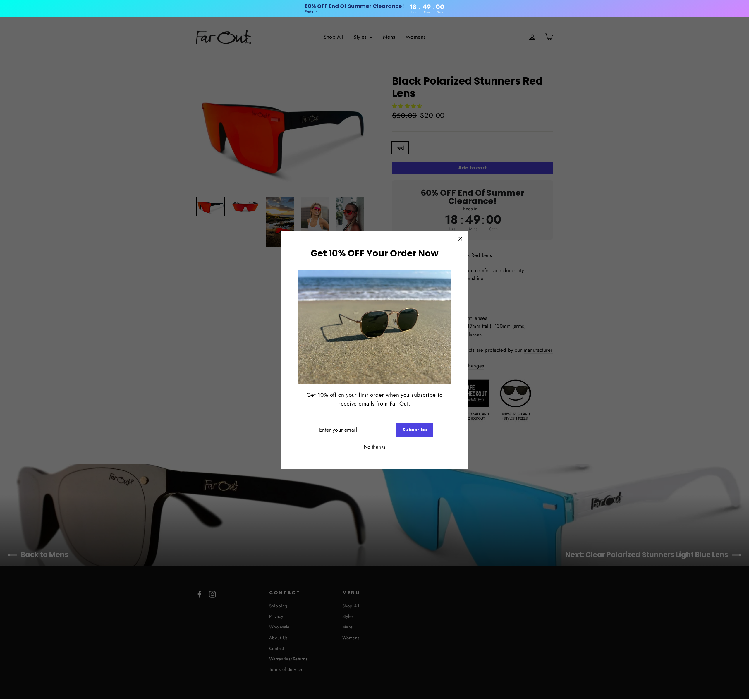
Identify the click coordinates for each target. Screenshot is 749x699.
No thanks (375, 446)
